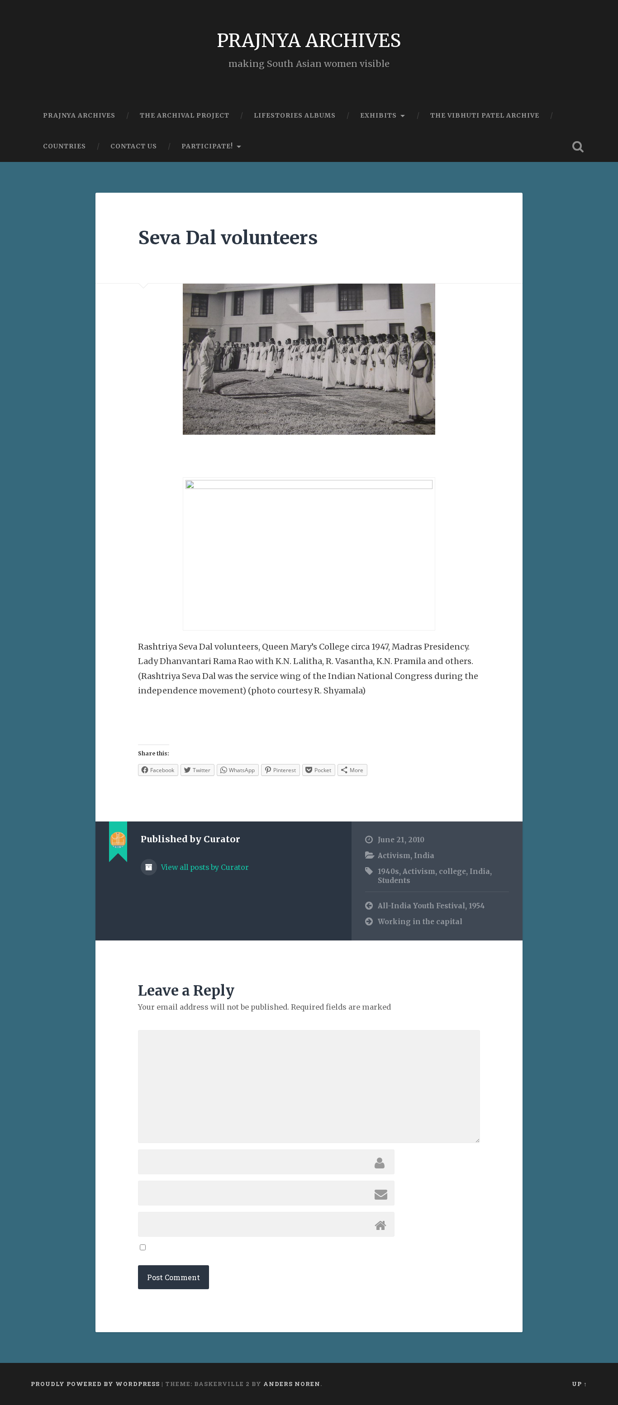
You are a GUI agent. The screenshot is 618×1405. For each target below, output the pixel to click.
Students (394, 880)
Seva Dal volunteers (228, 237)
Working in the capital (420, 921)
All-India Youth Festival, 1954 (431, 906)
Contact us (133, 146)
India (424, 855)
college (452, 871)
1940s (388, 871)
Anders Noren (291, 1383)
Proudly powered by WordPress (95, 1383)
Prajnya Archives (79, 115)
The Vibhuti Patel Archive (484, 115)
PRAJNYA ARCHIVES (309, 40)
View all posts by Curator (204, 867)
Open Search (578, 146)
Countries (64, 146)
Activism (394, 855)
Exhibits (378, 115)
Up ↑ (579, 1383)
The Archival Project (184, 115)
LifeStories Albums (295, 115)
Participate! (207, 146)
